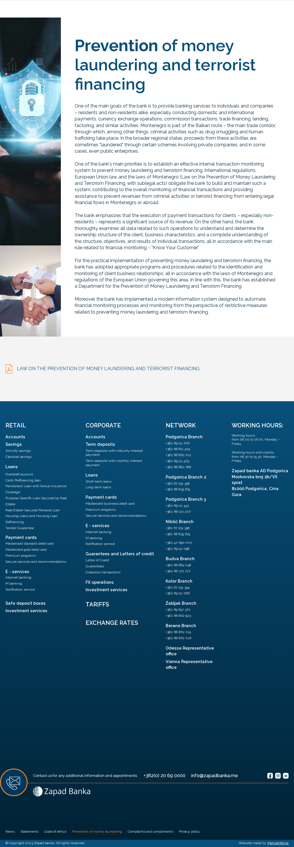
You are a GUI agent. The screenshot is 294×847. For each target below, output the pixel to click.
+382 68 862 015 (178, 632)
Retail (15, 425)
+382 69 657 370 (178, 610)
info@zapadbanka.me (214, 775)
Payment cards (21, 537)
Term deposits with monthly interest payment (114, 463)
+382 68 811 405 (178, 449)
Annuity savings (18, 451)
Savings (13, 444)
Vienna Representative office (189, 664)
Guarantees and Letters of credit (120, 553)
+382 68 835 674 (178, 489)
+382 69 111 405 (177, 461)
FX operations (100, 582)
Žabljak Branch (181, 603)
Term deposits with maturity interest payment (114, 453)
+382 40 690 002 (179, 543)
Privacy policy (189, 831)
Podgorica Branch (184, 436)
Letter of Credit (97, 560)
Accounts (15, 436)
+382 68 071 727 (178, 571)
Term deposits (100, 444)
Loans (11, 466)
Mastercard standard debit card (29, 543)
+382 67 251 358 (178, 483)
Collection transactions (103, 572)
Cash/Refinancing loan (23, 480)
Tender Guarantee (19, 528)
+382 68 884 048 (178, 565)
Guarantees (95, 566)
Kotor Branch (179, 581)
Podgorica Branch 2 (186, 477)
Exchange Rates (112, 622)
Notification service (20, 589)
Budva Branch (180, 558)
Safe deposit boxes (25, 603)
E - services (17, 571)
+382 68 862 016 (178, 638)
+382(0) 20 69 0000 (164, 775)
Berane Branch (181, 625)
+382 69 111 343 (177, 506)
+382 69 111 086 (178, 593)
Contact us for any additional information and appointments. (85, 775)
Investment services (26, 610)
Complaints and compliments (150, 831)
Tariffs (97, 604)
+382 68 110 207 (178, 512)
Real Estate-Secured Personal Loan (32, 510)
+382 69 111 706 (177, 443)
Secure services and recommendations (35, 562)
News (10, 831)
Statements (29, 831)
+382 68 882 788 (178, 467)
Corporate (103, 425)
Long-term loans (98, 487)
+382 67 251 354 (177, 587)
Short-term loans (98, 481)
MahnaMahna (278, 843)
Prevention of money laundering (97, 831)
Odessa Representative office (190, 651)
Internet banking (18, 577)
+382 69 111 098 (177, 549)
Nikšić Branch (180, 521)
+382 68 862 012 (178, 455)
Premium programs (20, 556)
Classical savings (18, 457)
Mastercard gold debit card (26, 550)
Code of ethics (55, 831)
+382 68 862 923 (178, 616)
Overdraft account (19, 474)
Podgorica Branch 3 (186, 499)
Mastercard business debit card (110, 504)
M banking (13, 583)
